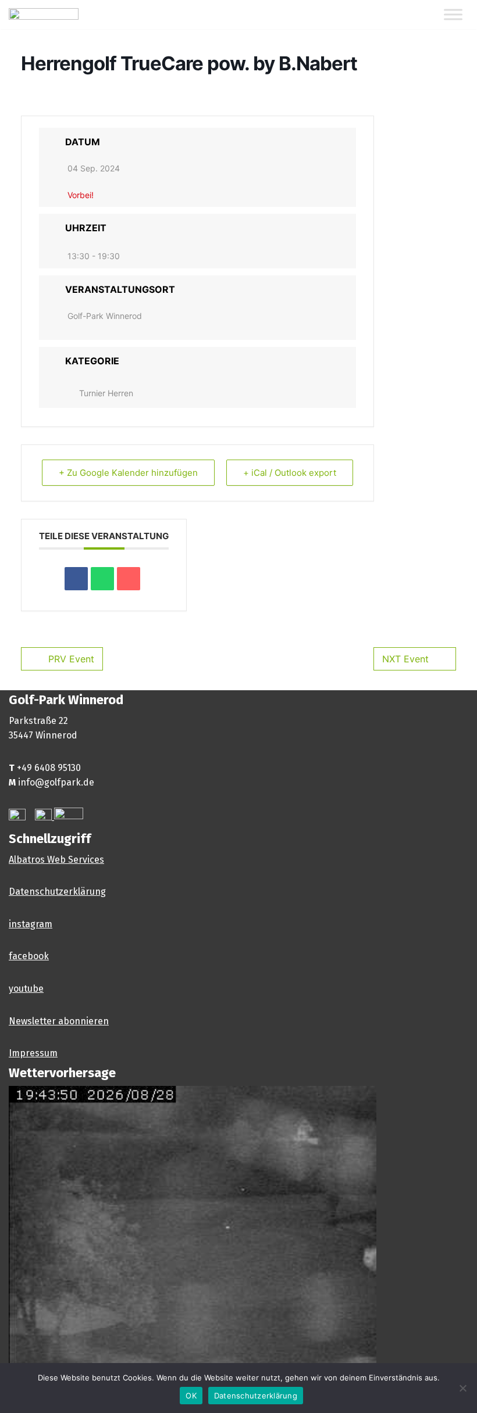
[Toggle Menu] (453, 14)
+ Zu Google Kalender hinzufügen (128, 472)
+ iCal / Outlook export (289, 472)
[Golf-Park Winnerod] (44, 14)
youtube (26, 988)
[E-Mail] (128, 578)
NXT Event (405, 659)
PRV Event (71, 659)
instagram (30, 924)
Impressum (33, 1053)
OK (191, 1395)
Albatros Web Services (56, 859)
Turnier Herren (106, 393)
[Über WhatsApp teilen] (102, 578)
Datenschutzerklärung (57, 891)
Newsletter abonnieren (59, 1021)
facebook (29, 956)
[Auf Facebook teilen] (76, 578)
